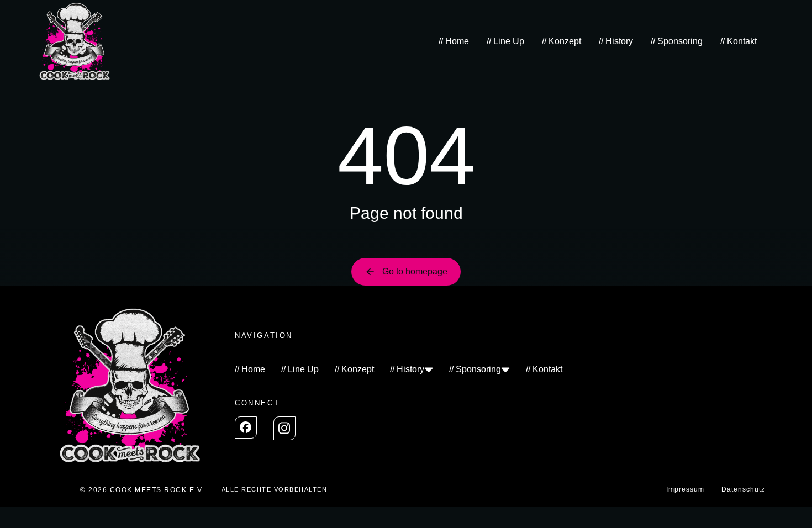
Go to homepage (414, 271)
